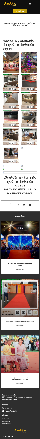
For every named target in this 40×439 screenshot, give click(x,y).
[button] (30, 4)
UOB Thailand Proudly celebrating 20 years (20, 264)
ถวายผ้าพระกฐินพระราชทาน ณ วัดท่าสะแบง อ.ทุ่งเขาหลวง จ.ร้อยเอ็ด (20, 379)
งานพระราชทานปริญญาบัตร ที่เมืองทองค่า (20, 322)
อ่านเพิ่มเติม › (20, 269)
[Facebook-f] (3, 436)
